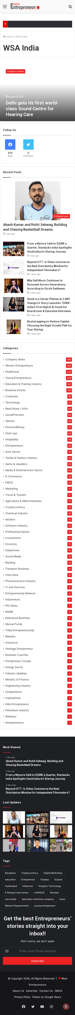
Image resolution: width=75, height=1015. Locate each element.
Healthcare (12, 371)
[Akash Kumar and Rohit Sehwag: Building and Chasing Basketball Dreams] (14, 817)
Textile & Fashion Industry (21, 457)
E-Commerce (13, 476)
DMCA (58, 990)
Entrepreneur (28, 879)
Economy (11, 544)
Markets (10, 636)
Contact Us (46, 990)
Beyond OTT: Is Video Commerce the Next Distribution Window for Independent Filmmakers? (48, 266)
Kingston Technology (49, 886)
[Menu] (5, 7)
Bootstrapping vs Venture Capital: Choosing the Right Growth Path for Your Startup (49, 325)
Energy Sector (14, 667)
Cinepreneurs (13, 691)
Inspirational (12, 697)
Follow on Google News (46, 996)
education (10, 879)
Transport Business (17, 568)
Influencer (27, 886)
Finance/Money (15, 427)
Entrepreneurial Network (20, 593)
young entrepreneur (44, 905)
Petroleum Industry (17, 710)
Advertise (32, 990)
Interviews (11, 574)
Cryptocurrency (15, 507)
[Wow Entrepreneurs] (25, 6)
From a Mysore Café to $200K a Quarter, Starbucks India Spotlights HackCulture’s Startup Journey (49, 247)
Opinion (10, 420)
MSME (9, 611)
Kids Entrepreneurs (17, 704)
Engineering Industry (18, 685)
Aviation (10, 519)
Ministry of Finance (17, 679)
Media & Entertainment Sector (24, 470)
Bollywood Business (17, 617)
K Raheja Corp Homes (16, 892)
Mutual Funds (13, 624)
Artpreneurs (12, 599)
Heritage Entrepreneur (19, 648)
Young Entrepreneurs (18, 377)
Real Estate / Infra (16, 408)
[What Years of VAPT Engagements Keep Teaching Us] (38, 845)
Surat (62, 899)
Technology (12, 402)
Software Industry (16, 525)
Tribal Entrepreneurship (19, 630)
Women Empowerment (17, 905)
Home (9, 36)
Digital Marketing (53, 872)
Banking (10, 562)
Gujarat (58, 879)
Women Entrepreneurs (19, 365)
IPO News (11, 605)
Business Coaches (16, 654)
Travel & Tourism (15, 494)
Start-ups (11, 433)
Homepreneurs (14, 722)
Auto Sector (12, 451)
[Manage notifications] (66, 1006)
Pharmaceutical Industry (20, 581)
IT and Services (15, 587)
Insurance (11, 642)
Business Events (15, 390)
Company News (15, 359)
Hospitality (11, 439)
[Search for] (70, 7)
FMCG (9, 482)
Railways (10, 716)
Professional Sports (17, 531)
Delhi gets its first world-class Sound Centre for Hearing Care (32, 108)
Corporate (11, 396)
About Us (18, 990)
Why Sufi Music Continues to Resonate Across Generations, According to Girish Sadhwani (46, 284)
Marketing (11, 488)
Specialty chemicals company (38, 899)
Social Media (13, 556)
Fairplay (44, 879)
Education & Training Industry (23, 384)
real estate (10, 899)
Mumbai (54, 892)
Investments (13, 537)
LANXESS (39, 892)
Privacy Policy (22, 996)
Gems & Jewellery (16, 464)
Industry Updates (16, 673)
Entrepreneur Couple (18, 661)
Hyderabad (11, 886)
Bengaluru (10, 872)
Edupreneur (12, 550)
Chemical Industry (16, 513)
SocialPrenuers (14, 414)
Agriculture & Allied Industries (23, 500)
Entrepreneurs (14, 445)
